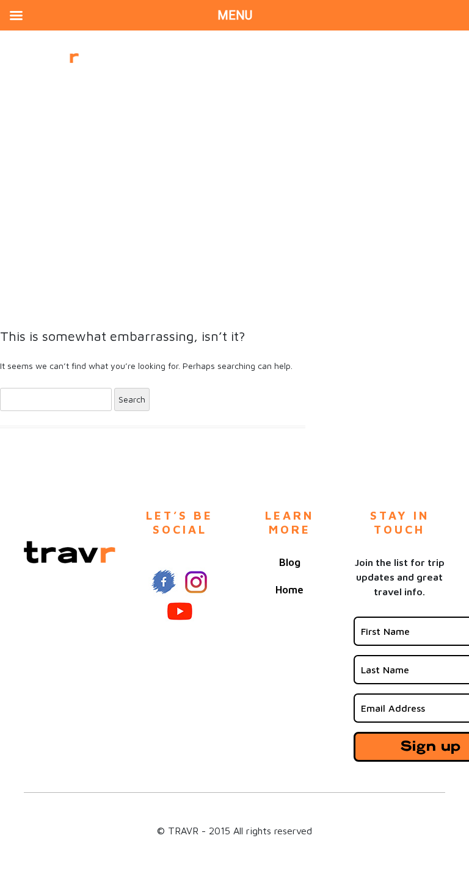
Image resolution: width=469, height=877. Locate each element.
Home (289, 590)
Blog (289, 562)
